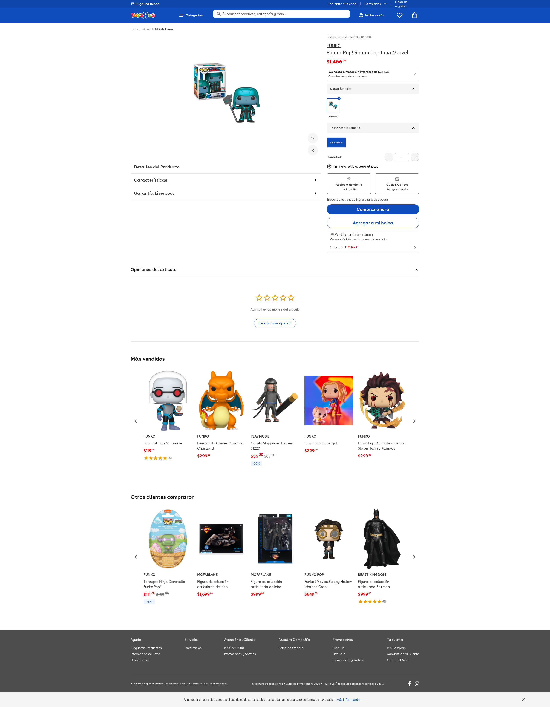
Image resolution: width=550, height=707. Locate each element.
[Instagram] (417, 683)
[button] (136, 421)
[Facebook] (409, 683)
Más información (348, 699)
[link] (168, 415)
